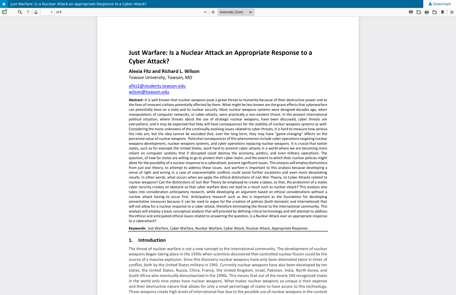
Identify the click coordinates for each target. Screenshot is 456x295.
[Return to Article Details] (4, 4)
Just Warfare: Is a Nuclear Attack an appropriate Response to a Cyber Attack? (78, 3)
